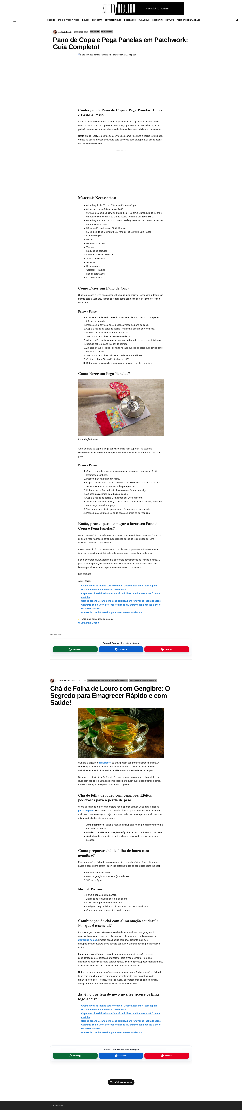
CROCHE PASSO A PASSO (69, 20)
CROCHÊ (51, 20)
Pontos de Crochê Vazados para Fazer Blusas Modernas (111, 612)
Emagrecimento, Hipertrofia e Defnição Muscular (108, 680)
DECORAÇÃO (130, 20)
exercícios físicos (87, 940)
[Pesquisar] (237, 20)
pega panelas (56, 634)
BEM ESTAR (97, 20)
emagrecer (105, 763)
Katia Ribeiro (66, 32)
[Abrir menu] (15, 21)
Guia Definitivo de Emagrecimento (143, 680)
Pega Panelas (106, 31)
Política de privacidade (188, 20)
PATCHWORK (94, 31)
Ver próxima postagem (121, 1082)
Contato (169, 20)
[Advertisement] (121, 170)
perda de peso (86, 810)
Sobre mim (157, 20)
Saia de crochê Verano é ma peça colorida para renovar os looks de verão (121, 601)
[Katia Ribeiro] (121, 8)
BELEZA (85, 20)
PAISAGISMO (144, 20)
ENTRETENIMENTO (113, 20)
